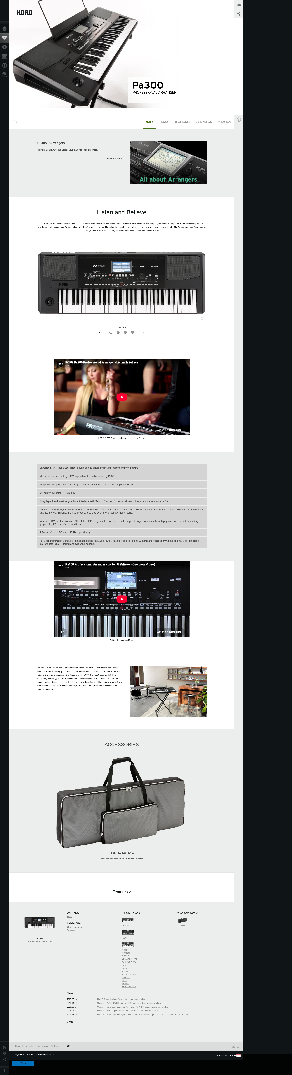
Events (5, 56)
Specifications (182, 121)
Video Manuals (204, 121)
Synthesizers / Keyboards (48, 1046)
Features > (121, 891)
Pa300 (67, 1046)
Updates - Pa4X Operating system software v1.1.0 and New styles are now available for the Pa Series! (142, 1014)
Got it (23, 1063)
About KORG (5, 1070)
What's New (224, 121)
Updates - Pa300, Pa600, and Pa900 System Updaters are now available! (129, 1003)
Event (241, 173)
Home (5, 28)
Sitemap (235, 1047)
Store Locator (5, 74)
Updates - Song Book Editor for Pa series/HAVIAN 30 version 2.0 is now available (133, 1007)
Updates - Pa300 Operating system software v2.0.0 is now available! (127, 1011)
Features (5, 47)
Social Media (5, 1060)
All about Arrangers (75, 927)
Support (5, 65)
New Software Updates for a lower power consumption (121, 999)
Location (5, 1054)
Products (5, 38)
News (5, 1048)
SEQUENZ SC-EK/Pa (122, 853)
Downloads (71, 930)
